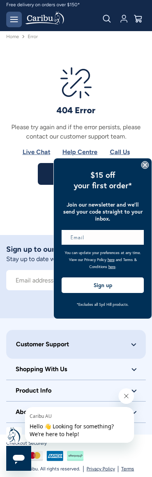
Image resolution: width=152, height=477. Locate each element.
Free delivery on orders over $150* (43, 4)
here (111, 259)
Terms (127, 469)
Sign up (103, 285)
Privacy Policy (101, 469)
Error (33, 36)
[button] (76, 344)
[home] (44, 18)
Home (12, 36)
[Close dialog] (145, 165)
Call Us (120, 152)
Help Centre (79, 152)
